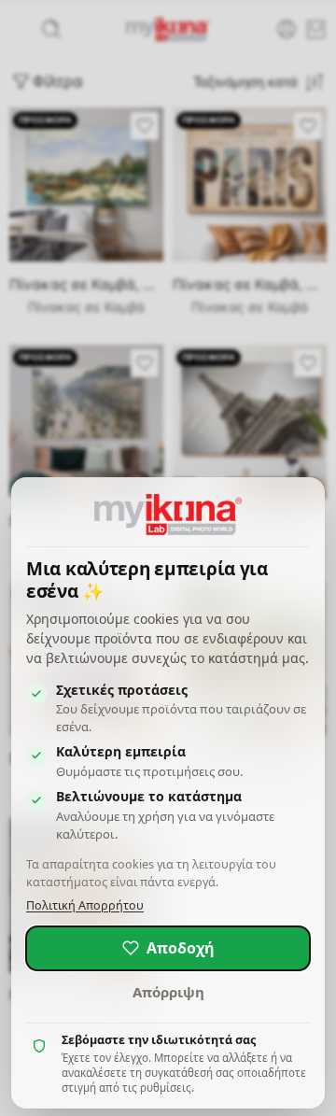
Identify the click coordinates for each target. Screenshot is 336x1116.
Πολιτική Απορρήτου (85, 905)
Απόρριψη (168, 991)
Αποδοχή (181, 948)
